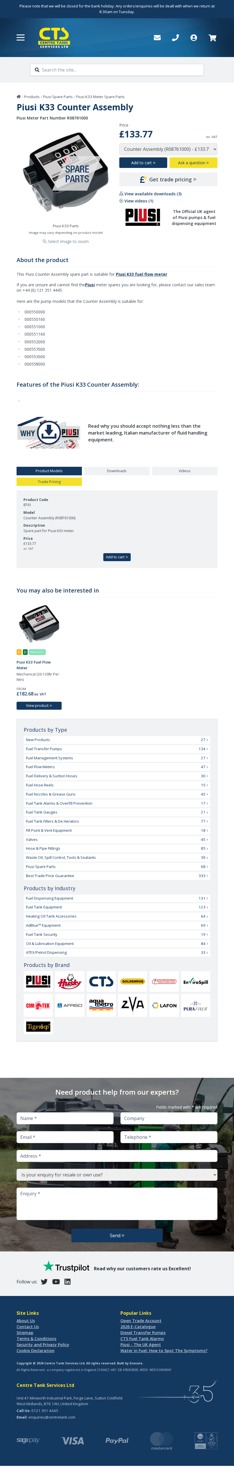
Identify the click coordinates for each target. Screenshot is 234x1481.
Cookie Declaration (36, 1350)
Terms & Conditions (36, 1338)
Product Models (49, 470)
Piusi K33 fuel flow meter (141, 274)
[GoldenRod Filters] (132, 981)
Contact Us (28, 1326)
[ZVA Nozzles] (132, 1005)
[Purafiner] (195, 1005)
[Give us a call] (175, 37)
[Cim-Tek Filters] (38, 1005)
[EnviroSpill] (195, 981)
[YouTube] (56, 1281)
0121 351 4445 (44, 1410)
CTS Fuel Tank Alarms (142, 1338)
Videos (185, 470)
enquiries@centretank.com (52, 1417)
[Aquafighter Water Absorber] (164, 981)
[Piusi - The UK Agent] (38, 981)
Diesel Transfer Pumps (143, 1332)
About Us (26, 1320)
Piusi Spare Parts (58, 96)
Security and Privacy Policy (43, 1344)
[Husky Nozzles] (69, 981)
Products (32, 96)
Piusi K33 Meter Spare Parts (100, 96)
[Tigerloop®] (38, 1026)
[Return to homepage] (54, 37)
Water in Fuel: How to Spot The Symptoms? (163, 1350)
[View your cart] (211, 37)
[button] (21, 38)
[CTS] (101, 981)
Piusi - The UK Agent (140, 1344)
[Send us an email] (157, 37)
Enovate (136, 1363)
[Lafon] (164, 1005)
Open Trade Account (141, 1320)
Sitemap (25, 1332)
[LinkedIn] (67, 1281)
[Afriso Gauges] (69, 1005)
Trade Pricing (49, 481)
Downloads (117, 470)
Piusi (90, 284)
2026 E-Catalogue (138, 1326)
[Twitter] (44, 1281)
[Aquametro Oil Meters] (101, 1005)
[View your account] (193, 37)
